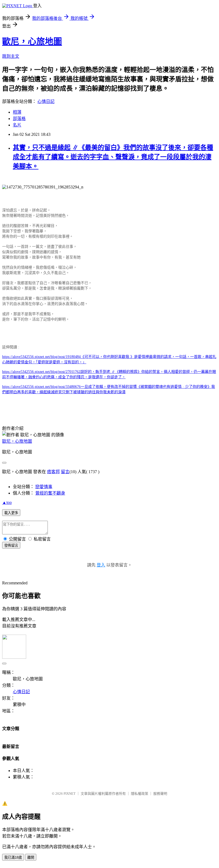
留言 (65, 471)
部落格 (19, 118)
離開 (30, 857)
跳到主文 (10, 56)
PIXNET (70, 794)
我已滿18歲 (13, 857)
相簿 (17, 112)
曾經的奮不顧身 (50, 493)
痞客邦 (53, 471)
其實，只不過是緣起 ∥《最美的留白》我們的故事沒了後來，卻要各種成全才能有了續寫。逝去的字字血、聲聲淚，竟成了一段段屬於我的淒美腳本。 (113, 157)
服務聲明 (160, 794)
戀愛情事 (43, 486)
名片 (17, 125)
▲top (7, 502)
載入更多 (11, 513)
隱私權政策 (139, 794)
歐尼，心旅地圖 (32, 41)
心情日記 (45, 101)
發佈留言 (11, 545)
